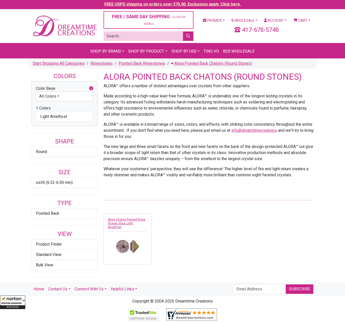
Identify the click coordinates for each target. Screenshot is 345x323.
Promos (214, 20)
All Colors (47, 96)
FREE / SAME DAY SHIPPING (148, 19)
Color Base (45, 88)
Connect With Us (89, 289)
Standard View (48, 254)
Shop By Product (146, 51)
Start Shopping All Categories (59, 63)
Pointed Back (47, 213)
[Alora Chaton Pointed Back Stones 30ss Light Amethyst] (127, 246)
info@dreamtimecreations (254, 130)
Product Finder (49, 244)
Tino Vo (211, 51)
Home (39, 289)
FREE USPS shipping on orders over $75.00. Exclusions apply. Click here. (172, 4)
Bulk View (44, 265)
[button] (12, 302)
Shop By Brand (105, 51)
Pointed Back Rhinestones (141, 63)
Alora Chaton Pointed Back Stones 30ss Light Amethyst (126, 223)
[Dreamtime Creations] (64, 25)
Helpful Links (122, 289)
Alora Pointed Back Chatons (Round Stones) (213, 63)
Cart (302, 20)
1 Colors (43, 108)
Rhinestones (101, 63)
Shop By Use (183, 51)
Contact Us (57, 289)
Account (275, 20)
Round (41, 151)
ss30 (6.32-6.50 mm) (54, 182)
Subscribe (299, 289)
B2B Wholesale (239, 51)
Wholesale (244, 20)
